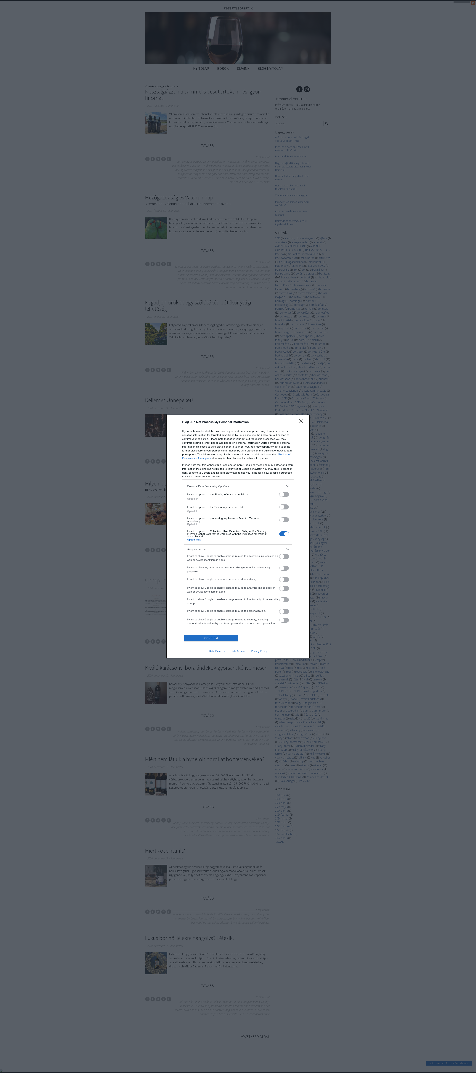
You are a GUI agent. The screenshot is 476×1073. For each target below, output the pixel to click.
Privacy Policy (259, 651)
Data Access (238, 651)
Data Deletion (217, 651)
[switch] (284, 494)
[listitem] (238, 486)
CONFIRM (211, 638)
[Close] (302, 422)
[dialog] (238, 536)
